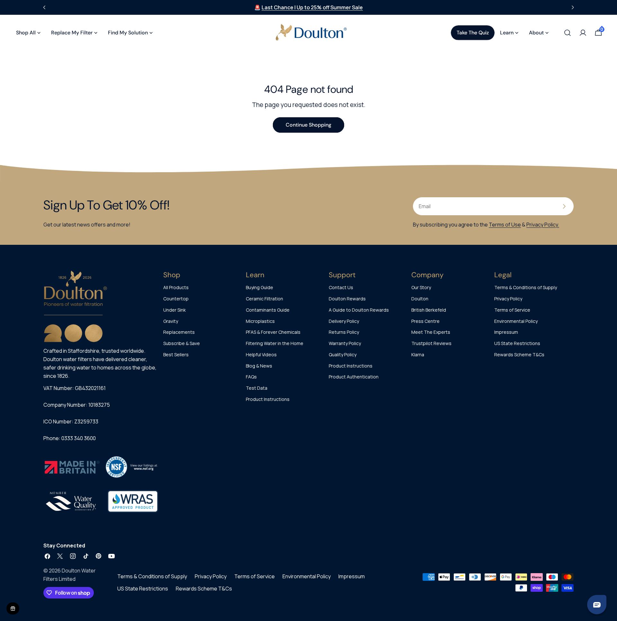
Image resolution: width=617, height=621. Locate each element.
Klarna (417, 354)
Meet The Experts (430, 332)
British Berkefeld (428, 310)
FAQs (251, 377)
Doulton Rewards (347, 299)
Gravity (170, 321)
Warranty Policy (345, 343)
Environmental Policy (516, 321)
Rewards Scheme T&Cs (519, 354)
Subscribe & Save (181, 343)
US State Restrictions (517, 343)
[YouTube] (111, 556)
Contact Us (341, 287)
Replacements (179, 332)
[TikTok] (86, 556)
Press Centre (425, 321)
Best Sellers (176, 354)
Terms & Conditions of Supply (525, 287)
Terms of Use (505, 224)
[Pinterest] (99, 556)
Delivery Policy (344, 321)
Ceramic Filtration (264, 299)
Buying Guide (259, 287)
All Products (176, 287)
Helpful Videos (261, 354)
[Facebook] (47, 556)
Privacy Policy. (542, 224)
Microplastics (260, 321)
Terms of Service (512, 310)
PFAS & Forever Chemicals (273, 332)
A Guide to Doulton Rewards (359, 310)
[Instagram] (73, 556)
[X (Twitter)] (60, 556)
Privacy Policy (508, 299)
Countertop (176, 299)
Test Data (256, 388)
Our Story (421, 287)
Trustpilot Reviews (431, 343)
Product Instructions (268, 399)
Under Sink (174, 310)
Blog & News (259, 366)
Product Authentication (354, 377)
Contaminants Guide (268, 310)
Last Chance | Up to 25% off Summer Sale (312, 7)
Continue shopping (308, 124)
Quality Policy (342, 354)
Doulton (419, 299)
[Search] (567, 32)
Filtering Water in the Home (274, 343)
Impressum (506, 332)
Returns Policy (344, 332)
